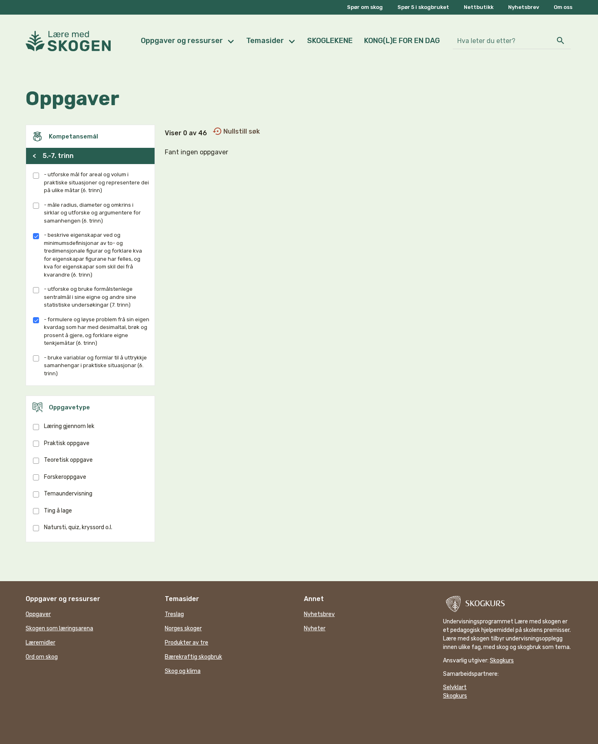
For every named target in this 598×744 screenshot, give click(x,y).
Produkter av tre (186, 642)
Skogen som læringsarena (59, 628)
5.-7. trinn (53, 156)
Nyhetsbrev (523, 7)
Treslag (174, 614)
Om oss (563, 7)
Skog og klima (183, 671)
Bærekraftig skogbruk (193, 656)
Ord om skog (42, 656)
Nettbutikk (478, 7)
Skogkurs (502, 660)
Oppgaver (38, 614)
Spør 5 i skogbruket (423, 7)
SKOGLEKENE (330, 40)
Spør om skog (365, 7)
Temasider (265, 40)
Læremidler (40, 642)
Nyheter (314, 628)
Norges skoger (183, 628)
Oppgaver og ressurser (182, 40)
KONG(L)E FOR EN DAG (402, 40)
